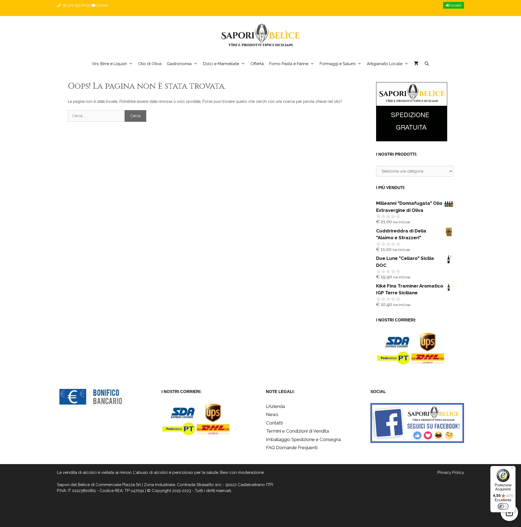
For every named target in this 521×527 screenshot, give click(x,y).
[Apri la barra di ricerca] (426, 64)
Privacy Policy (450, 472)
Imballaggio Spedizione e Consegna (303, 439)
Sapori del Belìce (73, 484)
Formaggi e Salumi (337, 63)
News (272, 414)
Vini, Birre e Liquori (109, 63)
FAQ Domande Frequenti (291, 447)
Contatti (101, 5)
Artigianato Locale (384, 63)
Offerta (257, 63)
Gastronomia (179, 63)
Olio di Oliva (149, 63)
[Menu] (512, 469)
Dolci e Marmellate (221, 63)
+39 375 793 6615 (75, 5)
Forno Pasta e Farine (288, 63)
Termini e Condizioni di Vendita (297, 431)
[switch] (503, 506)
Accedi (455, 5)
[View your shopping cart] (416, 64)
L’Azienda (275, 406)
